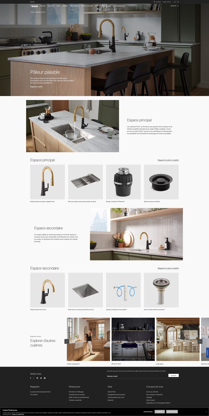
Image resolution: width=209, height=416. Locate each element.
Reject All (159, 411)
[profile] (175, 2)
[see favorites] (178, 2)
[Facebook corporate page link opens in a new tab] (30, 378)
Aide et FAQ (111, 392)
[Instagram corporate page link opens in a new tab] (37, 378)
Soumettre (173, 375)
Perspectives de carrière (77, 394)
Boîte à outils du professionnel (79, 397)
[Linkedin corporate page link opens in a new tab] (44, 378)
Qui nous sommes (152, 392)
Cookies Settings (148, 411)
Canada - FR (165, 1)
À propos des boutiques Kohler (40, 392)
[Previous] (66, 341)
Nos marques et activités (154, 394)
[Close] (206, 411)
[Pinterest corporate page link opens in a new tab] (41, 378)
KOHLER (32, 1)
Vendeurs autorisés (75, 400)
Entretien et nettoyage (76, 392)
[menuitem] (43, 6)
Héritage (149, 397)
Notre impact (150, 400)
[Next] (199, 341)
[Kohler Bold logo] (34, 6)
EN (169, 1)
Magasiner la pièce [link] (36, 87)
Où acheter (158, 1)
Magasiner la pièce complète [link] (168, 160)
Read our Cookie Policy (18, 414)
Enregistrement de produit (116, 394)
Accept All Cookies (172, 411)
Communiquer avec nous (116, 397)
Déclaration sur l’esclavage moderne (158, 403)
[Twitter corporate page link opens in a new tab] (33, 378)
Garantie (110, 400)
